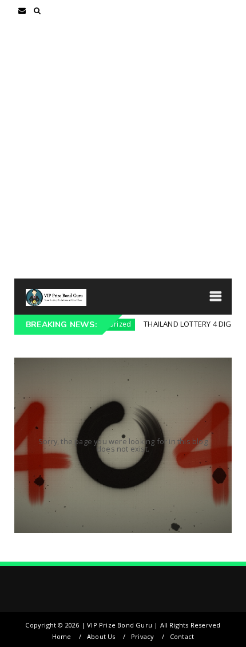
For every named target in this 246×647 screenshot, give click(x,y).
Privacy (142, 636)
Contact (182, 636)
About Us (101, 636)
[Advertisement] (123, 149)
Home (62, 636)
